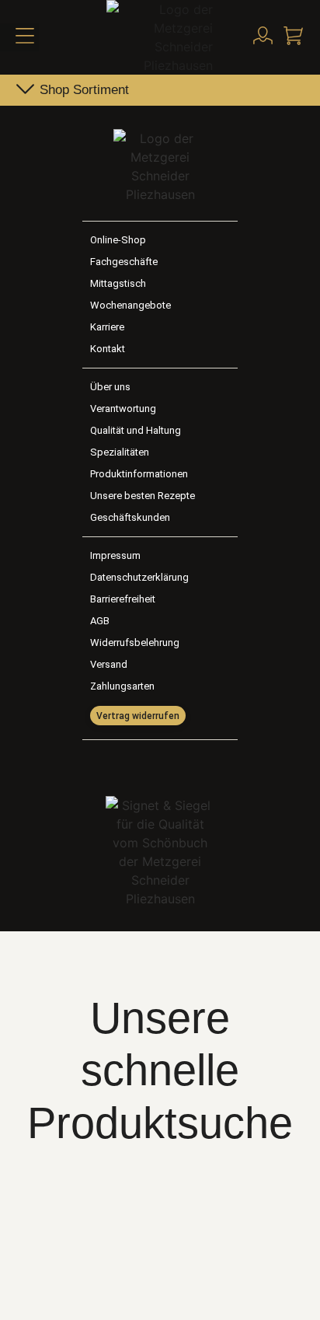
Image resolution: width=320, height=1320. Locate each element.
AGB (100, 621)
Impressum (115, 555)
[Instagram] (176, 764)
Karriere (107, 327)
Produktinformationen (139, 474)
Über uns (110, 387)
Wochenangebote (130, 305)
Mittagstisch (118, 283)
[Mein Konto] (263, 35)
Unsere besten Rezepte (142, 495)
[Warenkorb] (293, 35)
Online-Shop (118, 240)
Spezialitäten (119, 452)
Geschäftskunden (130, 517)
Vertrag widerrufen (137, 716)
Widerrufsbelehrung (134, 642)
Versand (108, 664)
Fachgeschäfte (124, 261)
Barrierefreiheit (122, 599)
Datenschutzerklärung (139, 577)
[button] (19, 37)
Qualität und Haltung (135, 430)
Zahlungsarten (122, 686)
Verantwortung (123, 408)
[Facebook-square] (143, 764)
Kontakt (107, 348)
